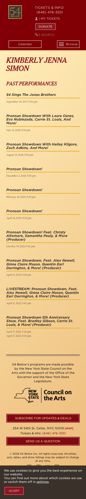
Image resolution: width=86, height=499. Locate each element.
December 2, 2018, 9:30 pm (21, 175)
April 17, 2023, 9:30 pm (18, 336)
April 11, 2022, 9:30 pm (18, 275)
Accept (14, 490)
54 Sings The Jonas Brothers (31, 95)
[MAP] (69, 428)
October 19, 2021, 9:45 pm (20, 246)
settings (43, 482)
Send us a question (43, 441)
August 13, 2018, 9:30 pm (19, 155)
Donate (45, 26)
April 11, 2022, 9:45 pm (18, 303)
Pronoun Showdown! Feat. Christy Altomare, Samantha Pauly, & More (36, 234)
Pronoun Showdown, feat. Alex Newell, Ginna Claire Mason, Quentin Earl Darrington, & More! (40, 264)
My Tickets (49, 18)
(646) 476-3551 (50, 12)
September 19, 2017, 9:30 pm (21, 101)
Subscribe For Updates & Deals (43, 418)
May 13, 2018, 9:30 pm (18, 130)
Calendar (25, 44)
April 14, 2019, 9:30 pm (18, 218)
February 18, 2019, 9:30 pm (20, 197)
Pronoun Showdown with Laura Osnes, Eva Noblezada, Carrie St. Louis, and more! (40, 119)
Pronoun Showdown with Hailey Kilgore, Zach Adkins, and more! (42, 146)
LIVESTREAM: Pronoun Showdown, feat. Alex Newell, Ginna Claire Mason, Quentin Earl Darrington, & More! (42, 292)
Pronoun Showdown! (24, 169)
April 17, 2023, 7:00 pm (18, 331)
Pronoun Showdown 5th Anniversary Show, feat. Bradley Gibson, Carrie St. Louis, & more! (39, 321)
